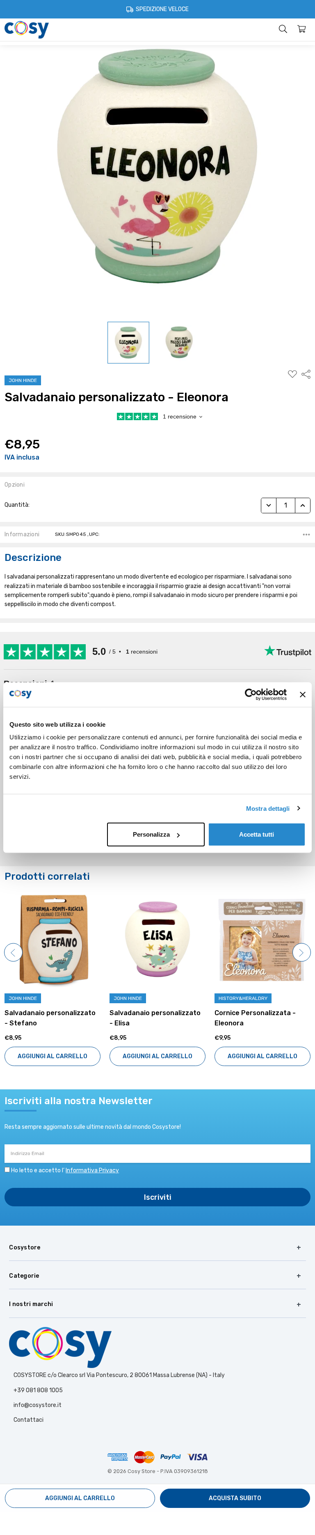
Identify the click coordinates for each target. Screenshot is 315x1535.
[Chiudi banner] (303, 694)
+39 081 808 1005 (38, 1390)
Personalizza (151, 834)
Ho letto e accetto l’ (65, 1170)
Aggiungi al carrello (52, 1056)
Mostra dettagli (268, 808)
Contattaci (28, 1419)
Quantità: (17, 504)
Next (301, 952)
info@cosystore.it (38, 1405)
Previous (13, 952)
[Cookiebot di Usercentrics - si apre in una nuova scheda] (251, 694)
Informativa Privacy (92, 1170)
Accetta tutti (256, 834)
